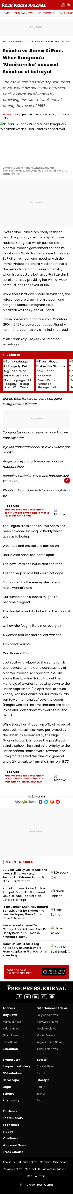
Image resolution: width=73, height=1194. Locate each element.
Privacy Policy (13, 1169)
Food (40, 1100)
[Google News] (25, 802)
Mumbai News (23, 13)
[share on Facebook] (19, 996)
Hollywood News (47, 1022)
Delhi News (10, 1042)
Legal (7, 1087)
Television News (47, 1049)
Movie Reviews (46, 1028)
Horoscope (11, 1080)
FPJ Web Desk (10, 114)
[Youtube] (58, 802)
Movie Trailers (46, 1035)
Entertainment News (52, 1008)
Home (6, 13)
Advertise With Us (55, 1169)
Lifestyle (43, 1080)
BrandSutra (11, 1060)
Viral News (10, 1138)
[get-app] (69, 5)
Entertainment (21, 41)
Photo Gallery (13, 1118)
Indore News (11, 1028)
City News (10, 1015)
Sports (42, 1060)
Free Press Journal (24, 5)
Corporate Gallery (16, 1066)
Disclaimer (60, 1162)
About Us (9, 1162)
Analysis (9, 1008)
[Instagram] (52, 802)
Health (41, 1087)
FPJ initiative (12, 1073)
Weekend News (14, 1145)
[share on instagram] (44, 996)
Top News (10, 1111)
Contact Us (32, 1169)
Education (10, 1049)
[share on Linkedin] (36, 996)
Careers (45, 1162)
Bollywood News (47, 1015)
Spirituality (11, 1100)
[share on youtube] (52, 996)
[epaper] (63, 5)
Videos (8, 1132)
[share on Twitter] (27, 996)
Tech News (11, 1125)
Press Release (13, 1152)
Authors (40, 1176)
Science (9, 1094)
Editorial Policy (27, 1162)
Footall (41, 1073)
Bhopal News (11, 1035)
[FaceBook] (40, 802)
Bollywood (38, 41)
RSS (29, 1176)
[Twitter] (46, 802)
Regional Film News (49, 1042)
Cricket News (45, 1066)
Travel (41, 1094)
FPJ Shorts (46, 13)
